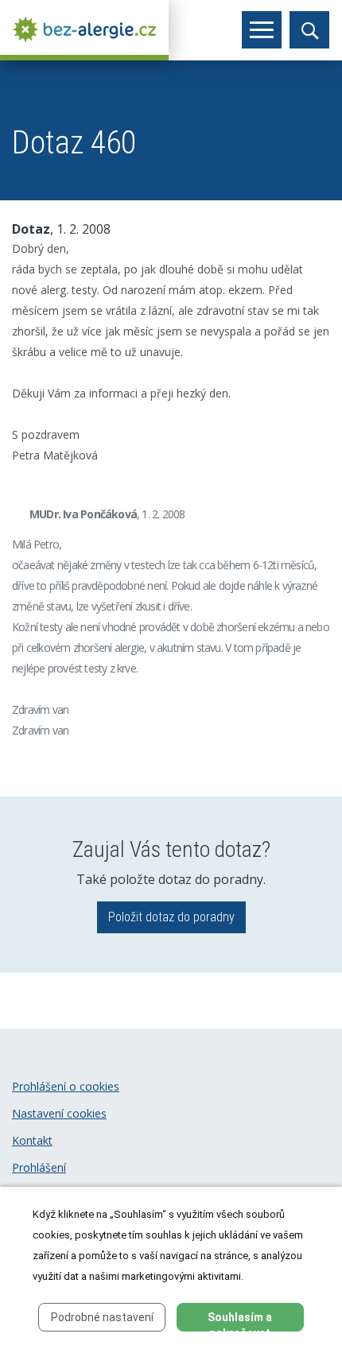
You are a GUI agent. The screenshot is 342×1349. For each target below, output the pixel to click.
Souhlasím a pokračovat (240, 1321)
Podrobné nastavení (102, 1317)
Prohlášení (39, 1167)
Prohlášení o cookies (65, 1086)
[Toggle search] (309, 29)
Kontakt (32, 1140)
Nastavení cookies (59, 1113)
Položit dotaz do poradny (171, 917)
